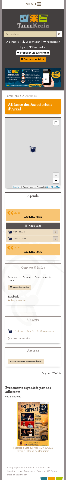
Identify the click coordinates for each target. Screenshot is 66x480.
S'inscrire (14, 41)
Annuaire (31, 95)
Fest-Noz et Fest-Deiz (26, 331)
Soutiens (40, 467)
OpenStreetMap (53, 186)
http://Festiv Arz (19, 300)
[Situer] (55, 232)
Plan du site (22, 467)
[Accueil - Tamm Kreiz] (33, 19)
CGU (47, 467)
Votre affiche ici (13, 396)
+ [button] (56, 175)
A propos (11, 467)
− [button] (56, 180)
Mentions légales (15, 471)
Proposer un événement (36, 471)
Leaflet (16, 186)
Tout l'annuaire (20, 338)
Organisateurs (47, 331)
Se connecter (33, 41)
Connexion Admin (34, 59)
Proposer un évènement (34, 52)
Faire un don (39, 47)
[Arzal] (33, 149)
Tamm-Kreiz (13, 95)
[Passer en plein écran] (56, 123)
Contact (32, 467)
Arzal (23, 231)
